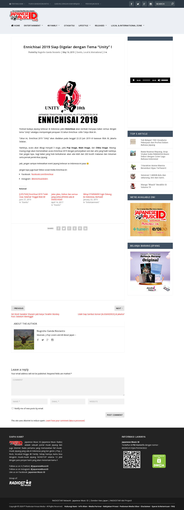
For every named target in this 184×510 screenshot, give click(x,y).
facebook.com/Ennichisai (42, 174)
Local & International (92, 52)
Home (16, 25)
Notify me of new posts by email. (28, 408)
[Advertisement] (126, 16)
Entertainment (32, 25)
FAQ (173, 506)
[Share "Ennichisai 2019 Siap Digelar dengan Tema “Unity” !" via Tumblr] (74, 228)
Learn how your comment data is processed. (65, 420)
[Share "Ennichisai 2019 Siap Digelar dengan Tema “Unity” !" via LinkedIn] (85, 228)
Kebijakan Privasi (110, 506)
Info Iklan (83, 506)
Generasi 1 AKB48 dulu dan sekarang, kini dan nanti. (153, 176)
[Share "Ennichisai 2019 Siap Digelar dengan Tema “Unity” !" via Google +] (69, 228)
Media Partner (95, 506)
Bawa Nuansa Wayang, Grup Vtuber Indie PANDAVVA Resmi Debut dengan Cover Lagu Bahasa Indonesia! (155, 155)
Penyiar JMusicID (92, 4)
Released (99, 25)
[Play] (133, 80)
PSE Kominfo (139, 445)
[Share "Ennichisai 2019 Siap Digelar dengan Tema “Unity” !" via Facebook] (58, 228)
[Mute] (159, 80)
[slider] (165, 80)
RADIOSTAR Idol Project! (121, 500)
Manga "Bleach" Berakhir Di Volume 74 (154, 185)
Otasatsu (69, 25)
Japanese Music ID (80, 500)
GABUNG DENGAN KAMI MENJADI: (67, 4)
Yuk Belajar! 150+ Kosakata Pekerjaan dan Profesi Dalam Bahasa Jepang (154, 142)
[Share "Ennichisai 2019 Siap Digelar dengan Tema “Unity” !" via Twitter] (64, 228)
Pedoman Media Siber (129, 506)
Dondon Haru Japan (99, 500)
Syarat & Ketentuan (161, 506)
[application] (150, 80)
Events (79, 52)
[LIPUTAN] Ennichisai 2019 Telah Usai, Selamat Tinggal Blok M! (33, 195)
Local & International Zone (126, 25)
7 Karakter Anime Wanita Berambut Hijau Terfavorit (153, 166)
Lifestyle (83, 25)
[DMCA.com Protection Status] (159, 467)
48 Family (52, 25)
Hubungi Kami (70, 506)
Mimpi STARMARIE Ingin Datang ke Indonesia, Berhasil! (97, 195)
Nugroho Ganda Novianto (49, 52)
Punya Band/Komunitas (39, 4)
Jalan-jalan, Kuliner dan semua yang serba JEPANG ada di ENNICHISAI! (64, 197)
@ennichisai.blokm (40, 179)
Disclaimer (145, 506)
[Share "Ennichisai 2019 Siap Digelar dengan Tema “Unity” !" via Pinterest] (80, 228)
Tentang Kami (17, 4)
